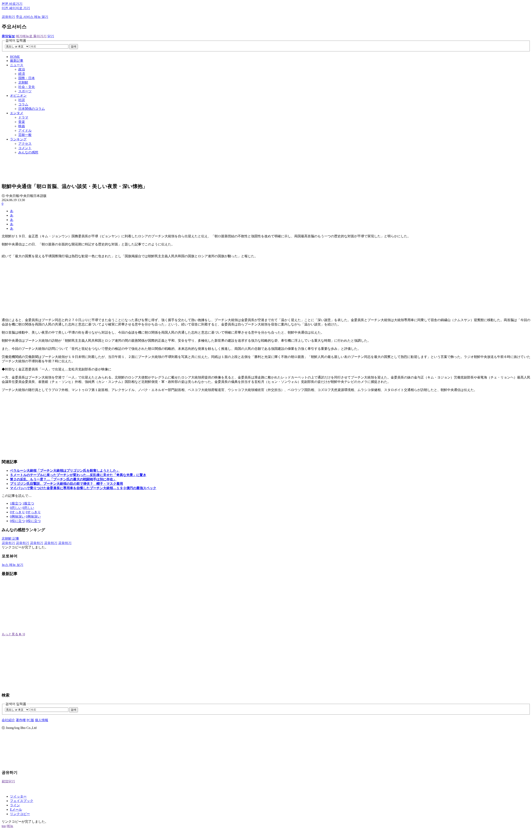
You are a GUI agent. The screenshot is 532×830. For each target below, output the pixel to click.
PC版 (30, 720)
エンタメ (16, 113)
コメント (25, 148)
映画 (21, 126)
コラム (23, 104)
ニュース (16, 65)
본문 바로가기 (12, 3)
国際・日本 (26, 78)
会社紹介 (8, 720)
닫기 (50, 36)
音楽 (21, 122)
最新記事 (16, 60)
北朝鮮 (23, 82)
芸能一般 (25, 135)
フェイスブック (21, 801)
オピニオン (18, 95)
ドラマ (23, 117)
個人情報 (41, 720)
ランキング (18, 139)
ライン (15, 805)
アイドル (25, 130)
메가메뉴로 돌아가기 (31, 36)
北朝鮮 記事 (10, 538)
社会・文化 (26, 87)
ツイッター (18, 796)
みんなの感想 (28, 152)
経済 (21, 73)
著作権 (21, 720)
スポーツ (25, 91)
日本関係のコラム (31, 108)
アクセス (25, 143)
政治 (21, 69)
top (4, 826)
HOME (15, 56)
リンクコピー (20, 814)
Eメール (16, 809)
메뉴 (10, 826)
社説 (21, 100)
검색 (73, 46)
